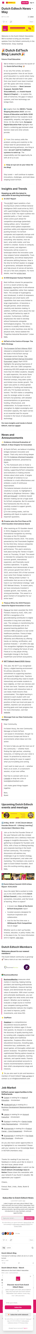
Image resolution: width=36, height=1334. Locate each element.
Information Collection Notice (21, 1224)
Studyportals (9, 1129)
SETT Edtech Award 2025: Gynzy (17, 661)
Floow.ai (7, 610)
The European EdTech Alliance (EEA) (18, 348)
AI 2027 (10, 203)
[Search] (32, 1248)
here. (6, 337)
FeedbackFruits (10, 1105)
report (17, 426)
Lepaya (6, 1114)
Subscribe (25, 3)
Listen (32, 17)
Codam (6, 1098)
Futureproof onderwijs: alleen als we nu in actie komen (17, 1257)
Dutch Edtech (13, 1273)
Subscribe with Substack (19, 1314)
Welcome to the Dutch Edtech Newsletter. (15, 1270)
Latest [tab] (9, 1248)
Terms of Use (27, 1222)
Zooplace (7, 1022)
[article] (18, 1258)
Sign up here (27, 1076)
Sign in (32, 3)
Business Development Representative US (18, 1107)
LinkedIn (7, 778)
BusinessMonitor (11, 979)
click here (19, 938)
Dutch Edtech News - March (13, 1268)
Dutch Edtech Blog (9, 1253)
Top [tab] (4, 1248)
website (7, 712)
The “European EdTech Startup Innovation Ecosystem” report (18, 358)
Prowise (14, 531)
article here (21, 273)
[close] (30, 1276)
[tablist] (7, 1248)
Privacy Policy (24, 1323)
